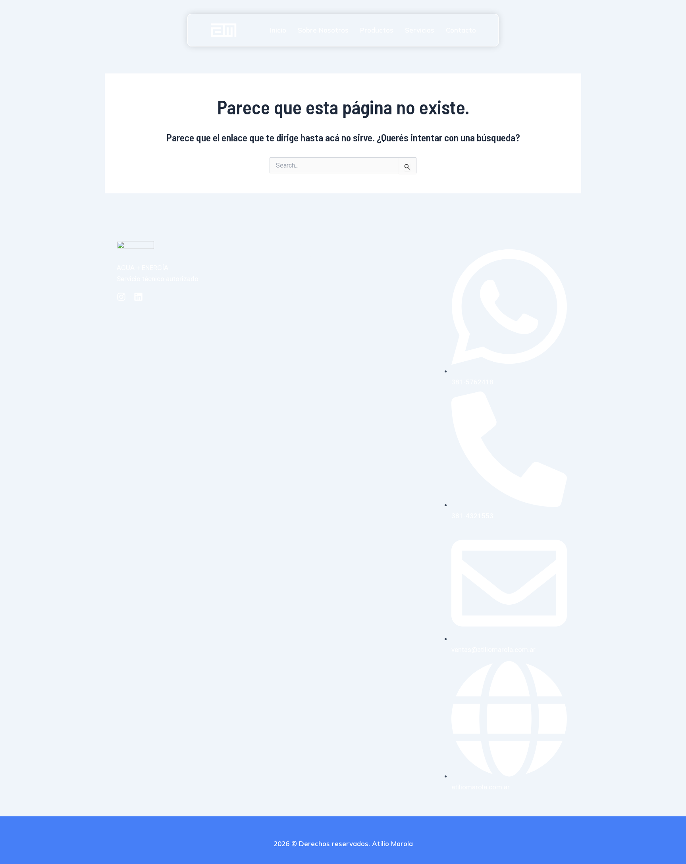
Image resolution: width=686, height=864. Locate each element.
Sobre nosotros (323, 30)
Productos (376, 30)
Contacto (461, 30)
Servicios (419, 30)
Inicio (278, 30)
